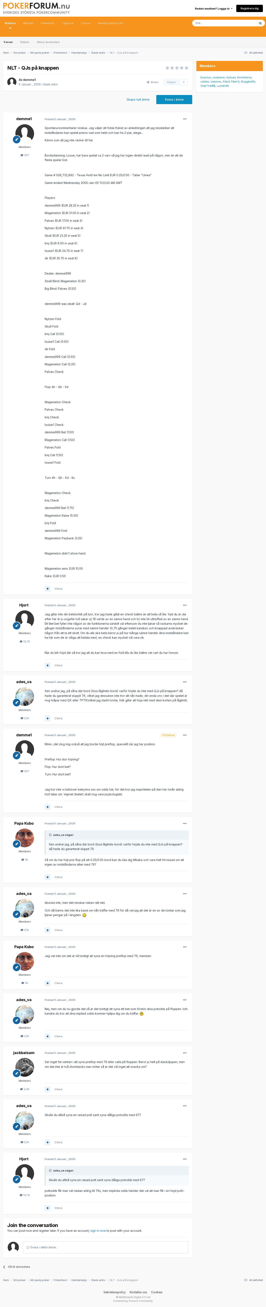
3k (26, 859)
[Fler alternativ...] (185, 119)
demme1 (29, 79)
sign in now (98, 1230)
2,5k (26, 1089)
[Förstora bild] (84, 915)
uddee (205, 81)
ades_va (24, 682)
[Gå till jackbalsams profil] (24, 1067)
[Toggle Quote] (51, 834)
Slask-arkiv (50, 84)
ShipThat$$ (208, 85)
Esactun (206, 77)
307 (26, 155)
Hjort (23, 605)
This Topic (243, 23)
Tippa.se (67, 23)
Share (153, 82)
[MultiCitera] (47, 589)
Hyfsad (230, 77)
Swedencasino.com (110, 23)
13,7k (26, 641)
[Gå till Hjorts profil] (24, 619)
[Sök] (260, 23)
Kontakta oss (138, 1292)
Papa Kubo (24, 823)
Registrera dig (250, 8)
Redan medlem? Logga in (213, 8)
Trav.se (85, 23)
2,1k (26, 718)
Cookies (157, 1292)
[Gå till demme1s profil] (11, 82)
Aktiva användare (48, 42)
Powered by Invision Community (133, 1300)
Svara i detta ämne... (44, 1247)
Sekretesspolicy (114, 1292)
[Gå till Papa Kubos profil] (24, 838)
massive (216, 81)
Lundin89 (223, 85)
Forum (8, 42)
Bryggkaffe (248, 81)
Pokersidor (48, 23)
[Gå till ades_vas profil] (24, 696)
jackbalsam (23, 1053)
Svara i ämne (174, 99)
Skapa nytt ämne (138, 99)
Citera (58, 588)
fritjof (226, 81)
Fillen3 (235, 81)
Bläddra (10, 23)
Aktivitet (28, 23)
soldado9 (219, 77)
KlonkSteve (244, 77)
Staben (24, 42)
